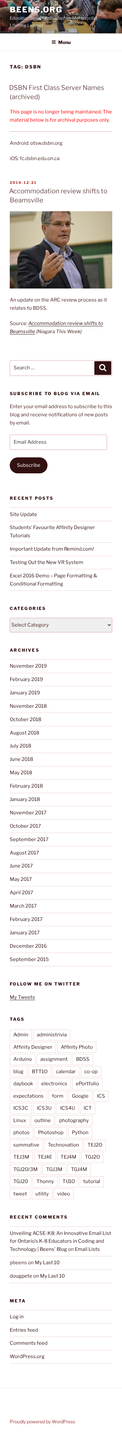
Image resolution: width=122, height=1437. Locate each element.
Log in (17, 1317)
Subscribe (28, 465)
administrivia (52, 1035)
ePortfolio (87, 1084)
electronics (54, 1084)
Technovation (63, 1145)
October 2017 (25, 826)
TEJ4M (68, 1157)
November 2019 (28, 666)
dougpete (21, 1276)
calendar (66, 1071)
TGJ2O (92, 1157)
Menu (64, 42)
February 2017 (26, 919)
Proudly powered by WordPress (42, 1421)
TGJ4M (79, 1169)
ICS (101, 1096)
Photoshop (50, 1132)
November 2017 (28, 813)
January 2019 (25, 693)
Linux (19, 1120)
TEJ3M (21, 1157)
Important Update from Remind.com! (52, 549)
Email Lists (87, 1249)
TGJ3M (54, 1169)
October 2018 (25, 719)
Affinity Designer (32, 1047)
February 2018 (26, 786)
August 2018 (24, 733)
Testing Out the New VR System (46, 562)
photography (74, 1120)
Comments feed (28, 1343)
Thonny (45, 1181)
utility (42, 1194)
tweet (20, 1194)
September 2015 (29, 959)
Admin (20, 1035)
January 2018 (25, 799)
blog (18, 1071)
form (57, 1096)
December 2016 (28, 946)
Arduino (22, 1059)
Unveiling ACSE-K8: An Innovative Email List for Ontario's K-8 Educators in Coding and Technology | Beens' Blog (60, 1241)
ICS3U (44, 1108)
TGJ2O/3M (25, 1169)
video (63, 1194)
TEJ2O (95, 1145)
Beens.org (36, 9)
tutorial (91, 1181)
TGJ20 (20, 1181)
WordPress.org (27, 1356)
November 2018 (28, 706)
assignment (54, 1059)
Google (80, 1096)
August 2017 (24, 853)
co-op (91, 1071)
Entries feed (24, 1330)
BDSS (82, 1059)
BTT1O (39, 1071)
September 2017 (29, 839)
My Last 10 (47, 1263)
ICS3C (20, 1108)
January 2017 (25, 933)
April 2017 (21, 893)
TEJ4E (45, 1157)
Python (80, 1132)
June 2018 (21, 759)
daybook (23, 1084)
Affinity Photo (77, 1047)
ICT (88, 1108)
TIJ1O (68, 1181)
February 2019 (26, 679)
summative (26, 1145)
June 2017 (21, 866)
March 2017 (23, 906)
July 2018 (20, 746)
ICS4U (67, 1108)
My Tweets (22, 997)
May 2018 (21, 773)
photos (21, 1132)
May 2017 (21, 879)
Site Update (23, 514)
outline (42, 1120)
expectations (28, 1096)
